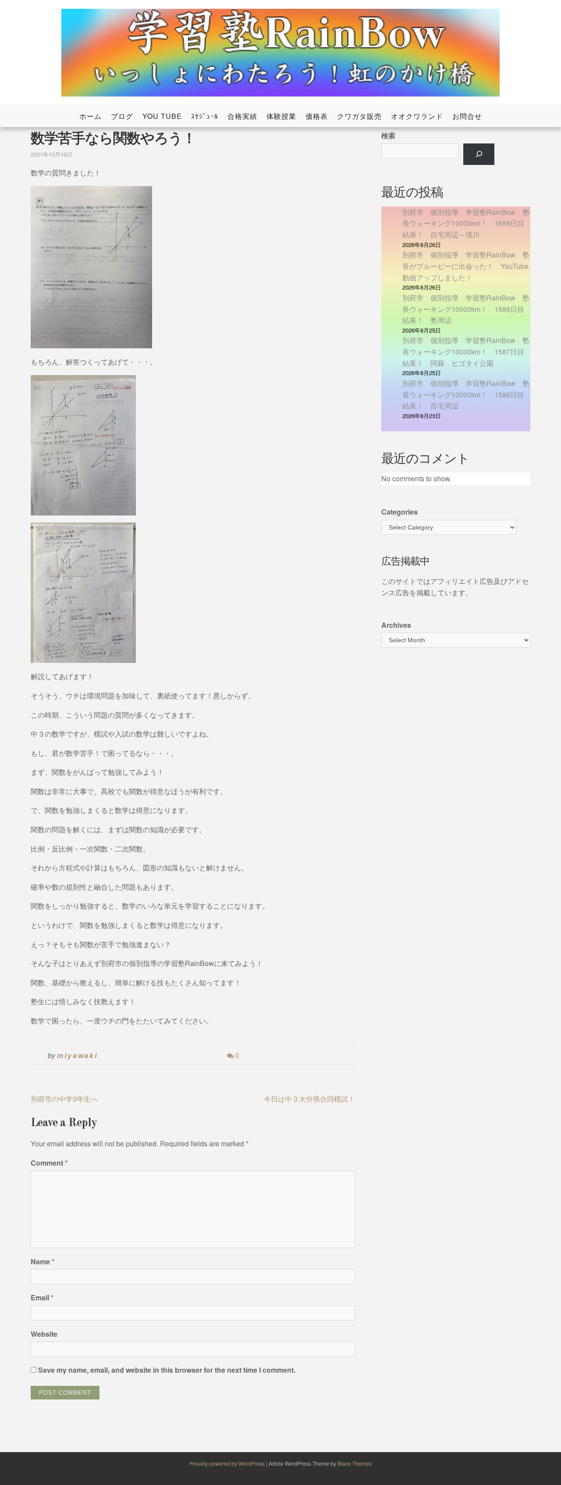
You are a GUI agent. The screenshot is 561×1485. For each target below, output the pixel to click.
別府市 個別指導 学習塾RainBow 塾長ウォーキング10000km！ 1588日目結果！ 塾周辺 (465, 309)
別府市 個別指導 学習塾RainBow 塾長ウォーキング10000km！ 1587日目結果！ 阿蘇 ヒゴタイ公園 (465, 351)
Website (44, 1334)
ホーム (90, 116)
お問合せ (467, 116)
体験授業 (281, 116)
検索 (388, 135)
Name (42, 1261)
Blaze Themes (354, 1463)
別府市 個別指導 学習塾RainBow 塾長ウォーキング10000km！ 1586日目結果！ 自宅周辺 (465, 394)
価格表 (316, 116)
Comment (49, 1163)
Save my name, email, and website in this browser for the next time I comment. (166, 1370)
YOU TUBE (162, 116)
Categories (399, 512)
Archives (396, 625)
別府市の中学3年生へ (64, 1099)
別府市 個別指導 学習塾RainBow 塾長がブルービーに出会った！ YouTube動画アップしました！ (465, 266)
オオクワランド (417, 116)
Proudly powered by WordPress (227, 1463)
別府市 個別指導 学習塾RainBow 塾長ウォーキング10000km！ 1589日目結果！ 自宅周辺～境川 (465, 223)
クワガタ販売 (359, 116)
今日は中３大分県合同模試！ (309, 1099)
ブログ (122, 116)
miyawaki (77, 1055)
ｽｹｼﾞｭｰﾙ (204, 116)
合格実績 (242, 116)
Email (42, 1297)
